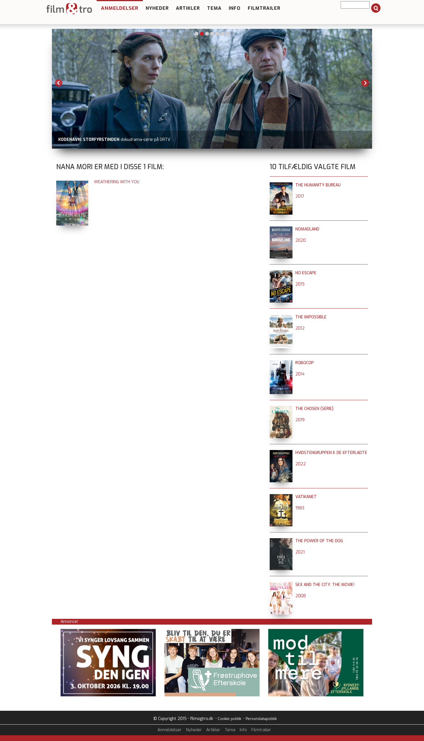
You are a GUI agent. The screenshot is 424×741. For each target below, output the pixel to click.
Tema (214, 8)
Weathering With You (116, 182)
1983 (299, 508)
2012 (300, 328)
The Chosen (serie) (314, 408)
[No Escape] (281, 273)
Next (365, 83)
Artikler (188, 8)
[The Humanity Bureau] (281, 185)
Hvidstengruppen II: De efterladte (331, 452)
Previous (59, 83)
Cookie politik (229, 718)
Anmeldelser (119, 8)
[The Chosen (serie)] (281, 408)
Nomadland (307, 229)
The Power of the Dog (319, 541)
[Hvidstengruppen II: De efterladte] (281, 452)
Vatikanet (306, 497)
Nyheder (157, 8)
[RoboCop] (281, 363)
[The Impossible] (281, 317)
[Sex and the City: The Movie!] (281, 584)
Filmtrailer (264, 8)
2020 (300, 240)
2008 (300, 596)
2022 (300, 464)
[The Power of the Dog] (281, 541)
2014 (300, 374)
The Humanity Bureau (318, 185)
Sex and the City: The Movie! (324, 584)
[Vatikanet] (281, 497)
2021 (300, 552)
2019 (300, 420)
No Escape (305, 273)
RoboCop (304, 363)
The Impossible (311, 317)
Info (235, 8)
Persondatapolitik (261, 718)
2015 (300, 284)
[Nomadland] (281, 229)
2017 (299, 196)
